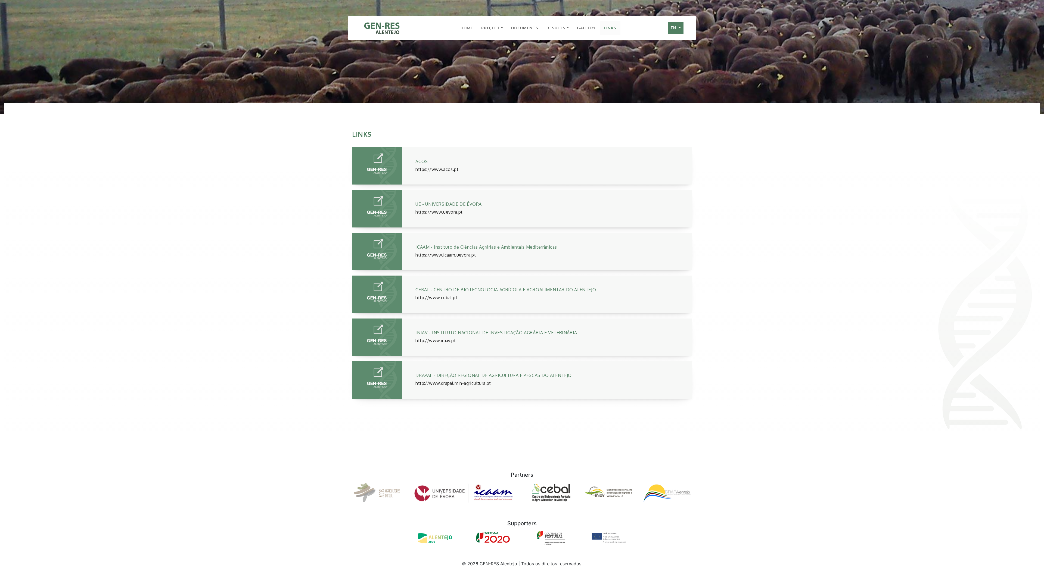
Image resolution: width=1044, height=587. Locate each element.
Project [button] (490, 28)
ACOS (421, 161)
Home (467, 28)
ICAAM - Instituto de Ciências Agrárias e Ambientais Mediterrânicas (486, 247)
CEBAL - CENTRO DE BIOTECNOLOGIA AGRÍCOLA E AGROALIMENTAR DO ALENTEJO (505, 289)
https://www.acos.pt (436, 169)
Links (610, 28)
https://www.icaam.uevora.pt (445, 255)
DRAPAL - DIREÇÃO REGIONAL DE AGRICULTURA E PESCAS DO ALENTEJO (493, 375)
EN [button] (674, 28)
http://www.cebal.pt (436, 297)
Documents (524, 28)
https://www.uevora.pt (438, 212)
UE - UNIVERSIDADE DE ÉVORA (448, 204)
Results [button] (556, 28)
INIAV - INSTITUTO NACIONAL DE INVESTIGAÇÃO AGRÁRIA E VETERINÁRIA (496, 332)
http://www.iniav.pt (435, 340)
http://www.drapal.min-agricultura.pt (453, 383)
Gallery (586, 28)
